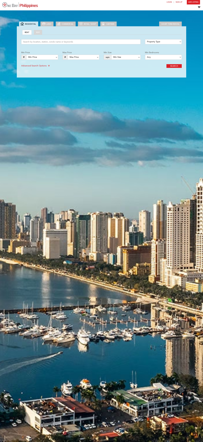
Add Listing (193, 2)
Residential (30, 24)
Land (48, 24)
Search (174, 66)
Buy (38, 32)
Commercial (67, 24)
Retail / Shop (90, 24)
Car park (110, 24)
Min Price (25, 52)
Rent (27, 32)
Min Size (108, 52)
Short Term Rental (170, 24)
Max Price (67, 52)
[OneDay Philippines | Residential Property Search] (20, 5)
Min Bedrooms (152, 52)
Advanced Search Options (34, 65)
